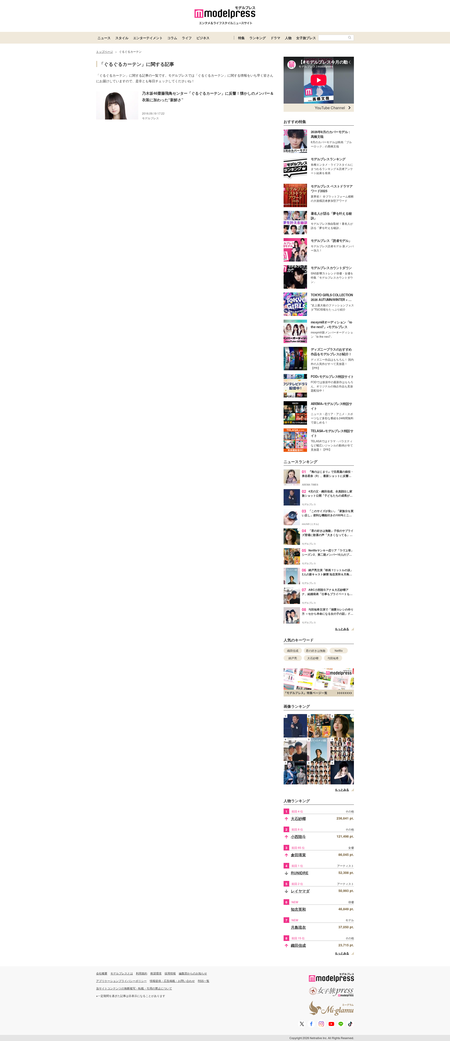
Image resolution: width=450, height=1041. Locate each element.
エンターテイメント (148, 37)
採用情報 (170, 973)
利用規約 (141, 973)
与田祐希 (333, 658)
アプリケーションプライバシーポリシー (121, 981)
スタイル (121, 37)
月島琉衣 (298, 927)
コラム (172, 37)
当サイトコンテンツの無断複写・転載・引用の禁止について (134, 988)
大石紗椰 (313, 658)
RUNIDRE (299, 872)
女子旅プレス (306, 37)
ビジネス (203, 37)
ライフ (187, 37)
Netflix (339, 650)
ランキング (257, 37)
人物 (288, 37)
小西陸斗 (298, 836)
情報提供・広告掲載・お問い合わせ (172, 981)
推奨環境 (155, 973)
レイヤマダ (300, 890)
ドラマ (275, 37)
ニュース (104, 37)
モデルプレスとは (121, 973)
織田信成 (292, 650)
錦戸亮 (293, 658)
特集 (241, 37)
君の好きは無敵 (316, 650)
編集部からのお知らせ (193, 973)
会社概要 (101, 973)
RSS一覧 (203, 981)
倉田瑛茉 (298, 854)
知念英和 (298, 909)
